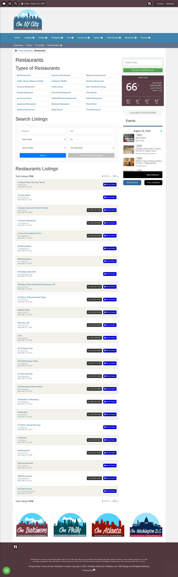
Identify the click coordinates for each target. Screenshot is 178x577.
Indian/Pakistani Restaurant (64, 98)
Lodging (28, 37)
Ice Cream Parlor (24, 98)
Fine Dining (91, 92)
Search (43, 155)
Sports (97, 37)
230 (114, 176)
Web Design (124, 566)
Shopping (55, 37)
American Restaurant (61, 75)
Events (144, 37)
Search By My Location (93, 155)
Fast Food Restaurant (61, 92)
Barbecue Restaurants (96, 75)
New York (21, 187)
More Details (110, 184)
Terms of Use (47, 566)
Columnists (18, 45)
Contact (160, 4)
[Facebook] (149, 3)
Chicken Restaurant (95, 81)
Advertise (170, 4)
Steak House (57, 110)
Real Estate (112, 37)
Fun (69, 37)
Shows (29, 45)
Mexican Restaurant (60, 104)
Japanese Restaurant (26, 104)
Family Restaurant (25, 92)
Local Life (82, 37)
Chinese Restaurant (26, 87)
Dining (41, 37)
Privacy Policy (34, 566)
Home (17, 37)
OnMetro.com (111, 566)
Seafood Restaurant (26, 110)
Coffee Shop (57, 87)
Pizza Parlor (91, 104)
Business (129, 37)
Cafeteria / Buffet (59, 81)
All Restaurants (24, 75)
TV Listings (39, 45)
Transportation (53, 45)
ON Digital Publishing (140, 566)
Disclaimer (59, 566)
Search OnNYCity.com (144, 70)
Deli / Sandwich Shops (96, 87)
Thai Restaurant (93, 110)
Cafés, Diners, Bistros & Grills (30, 81)
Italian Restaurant (94, 98)
